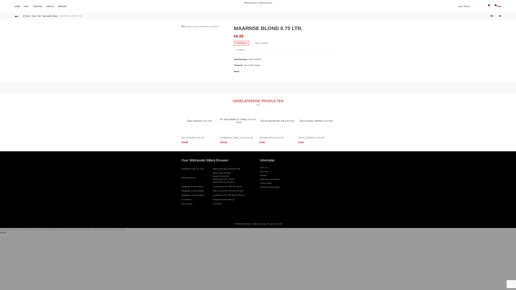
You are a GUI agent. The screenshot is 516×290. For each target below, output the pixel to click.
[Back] (17, 16)
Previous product (492, 16)
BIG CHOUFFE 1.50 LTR (192, 138)
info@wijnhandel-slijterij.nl (224, 199)
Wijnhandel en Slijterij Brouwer (253, 224)
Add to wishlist (261, 43)
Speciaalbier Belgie (50, 16)
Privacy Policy (266, 183)
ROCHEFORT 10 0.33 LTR (271, 138)
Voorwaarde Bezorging (269, 187)
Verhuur (62, 6)
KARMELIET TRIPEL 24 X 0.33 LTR (236, 138)
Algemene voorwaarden (270, 179)
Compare (240, 50)
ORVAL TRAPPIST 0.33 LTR (311, 138)
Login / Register (464, 6)
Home (17, 6)
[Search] (481, 6)
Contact (50, 6)
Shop (26, 6)
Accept (3, 232)
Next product (499, 16)
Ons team (264, 171)
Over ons (37, 6)
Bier (39, 16)
